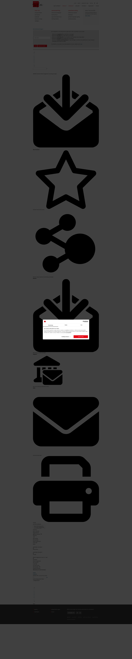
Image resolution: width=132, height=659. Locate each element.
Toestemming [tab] (50, 325)
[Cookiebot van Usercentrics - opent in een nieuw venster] (83, 321)
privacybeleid (68, 332)
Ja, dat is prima (81, 336)
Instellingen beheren (65, 336)
